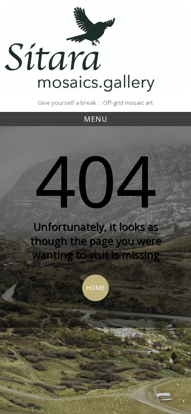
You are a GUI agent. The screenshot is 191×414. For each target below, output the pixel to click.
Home (95, 287)
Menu (95, 119)
